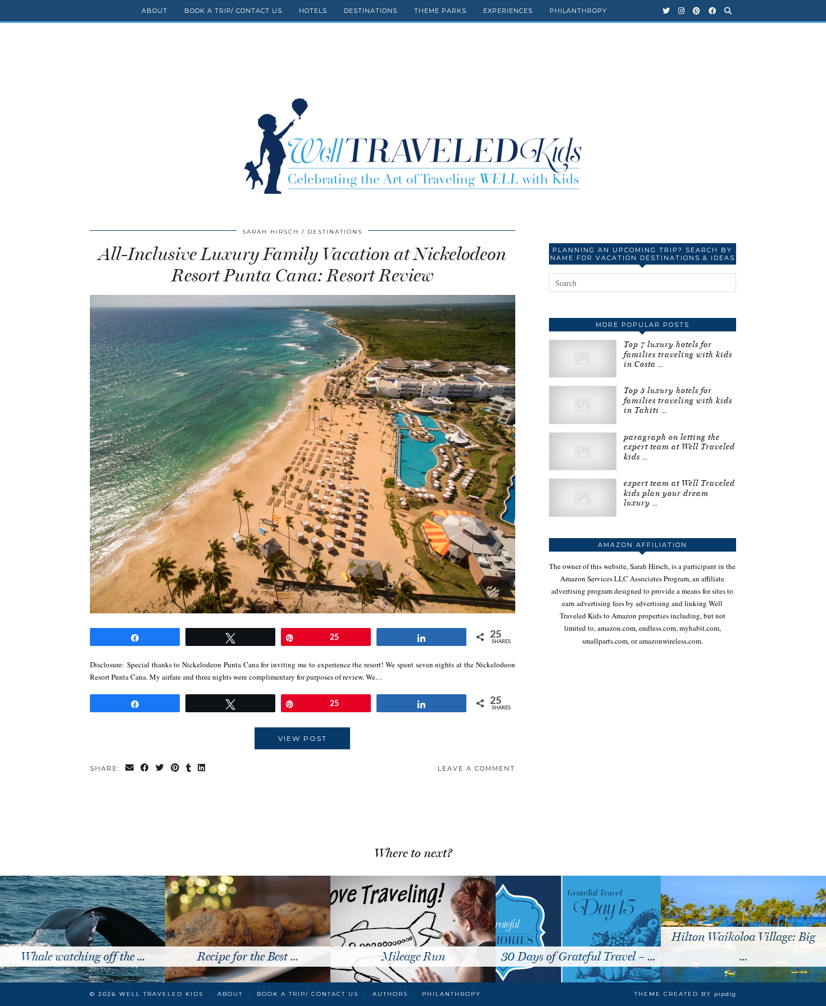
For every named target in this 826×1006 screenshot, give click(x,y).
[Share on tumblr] (189, 768)
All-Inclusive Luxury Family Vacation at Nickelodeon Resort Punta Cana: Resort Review (302, 264)
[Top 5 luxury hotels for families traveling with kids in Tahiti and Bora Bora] (582, 405)
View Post (302, 738)
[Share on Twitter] (160, 768)
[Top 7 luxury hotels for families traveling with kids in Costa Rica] (582, 358)
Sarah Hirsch (270, 231)
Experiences (508, 11)
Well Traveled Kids (161, 994)
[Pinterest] (697, 10)
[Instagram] (681, 10)
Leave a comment (476, 768)
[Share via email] (130, 768)
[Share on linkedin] (202, 768)
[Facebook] (712, 10)
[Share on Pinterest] (175, 768)
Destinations (370, 11)
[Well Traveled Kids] (413, 122)
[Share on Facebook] (145, 768)
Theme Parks (440, 11)
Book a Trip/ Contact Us (233, 11)
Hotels (313, 11)
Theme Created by (685, 994)
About (154, 11)
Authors (390, 994)
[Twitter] (666, 10)
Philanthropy (578, 11)
